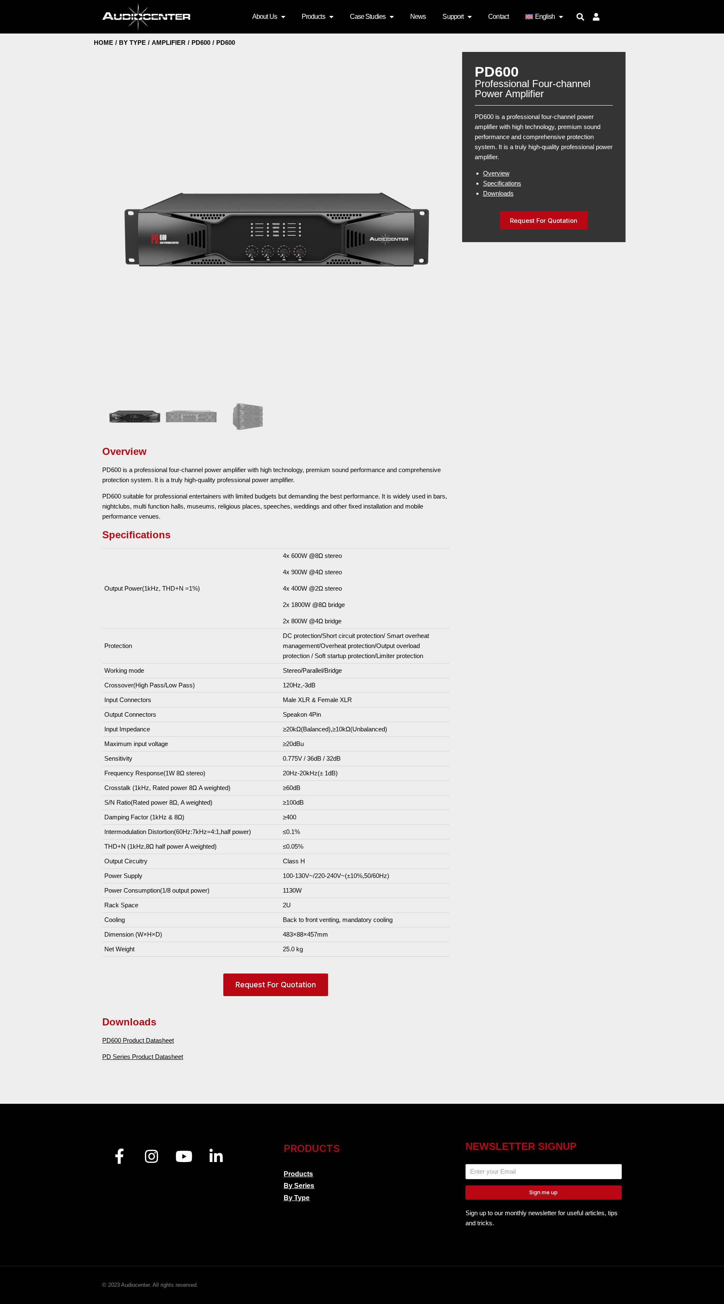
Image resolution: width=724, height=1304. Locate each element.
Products (313, 16)
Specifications (502, 183)
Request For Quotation (275, 984)
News (418, 16)
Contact (498, 16)
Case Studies (367, 16)
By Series (299, 1185)
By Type (297, 1197)
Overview (496, 173)
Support (452, 16)
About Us (264, 16)
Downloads (498, 193)
